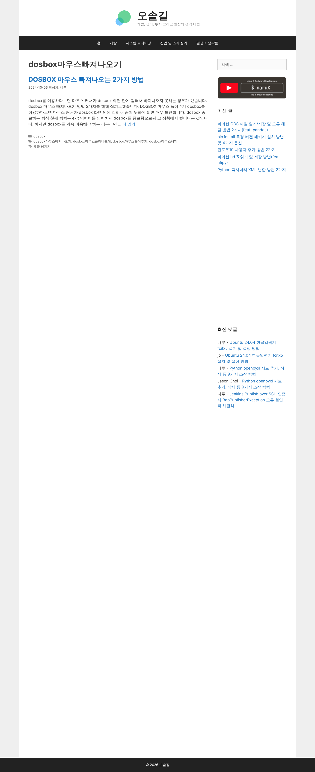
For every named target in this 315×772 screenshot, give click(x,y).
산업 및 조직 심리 (173, 43)
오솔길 (152, 15)
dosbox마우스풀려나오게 (92, 141)
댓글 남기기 (42, 146)
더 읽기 (128, 124)
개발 (113, 43)
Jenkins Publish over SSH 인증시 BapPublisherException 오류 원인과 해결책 (251, 400)
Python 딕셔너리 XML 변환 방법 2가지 (251, 169)
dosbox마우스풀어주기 (130, 141)
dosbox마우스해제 (163, 141)
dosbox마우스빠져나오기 (52, 141)
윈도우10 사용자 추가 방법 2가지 (246, 149)
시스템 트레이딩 (138, 43)
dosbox (39, 136)
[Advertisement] (252, 250)
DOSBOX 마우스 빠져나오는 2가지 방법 (86, 79)
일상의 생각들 (207, 43)
